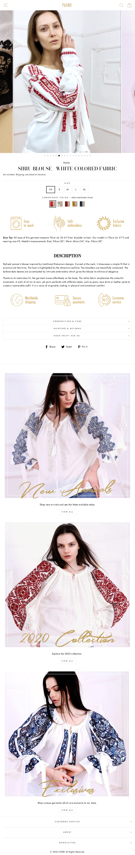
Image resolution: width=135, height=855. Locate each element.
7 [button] (62, 156)
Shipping (20, 174)
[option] (68, 81)
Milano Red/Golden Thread (53, 204)
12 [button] (76, 156)
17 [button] (90, 156)
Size (67, 183)
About (67, 832)
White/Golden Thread (60, 204)
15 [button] (85, 156)
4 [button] (53, 156)
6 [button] (59, 156)
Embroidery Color (67, 197)
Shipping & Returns (67, 328)
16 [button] (88, 156)
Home (66, 162)
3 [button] (51, 156)
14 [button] (82, 156)
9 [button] (68, 156)
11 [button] (74, 156)
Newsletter (67, 842)
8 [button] (65, 156)
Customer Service (67, 821)
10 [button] (71, 156)
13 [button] (79, 156)
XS (50, 189)
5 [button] (56, 156)
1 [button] (45, 156)
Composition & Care (67, 321)
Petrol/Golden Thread (82, 204)
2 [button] (48, 156)
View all (68, 511)
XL (84, 189)
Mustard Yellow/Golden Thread (75, 204)
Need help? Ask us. (67, 335)
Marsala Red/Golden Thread (67, 204)
